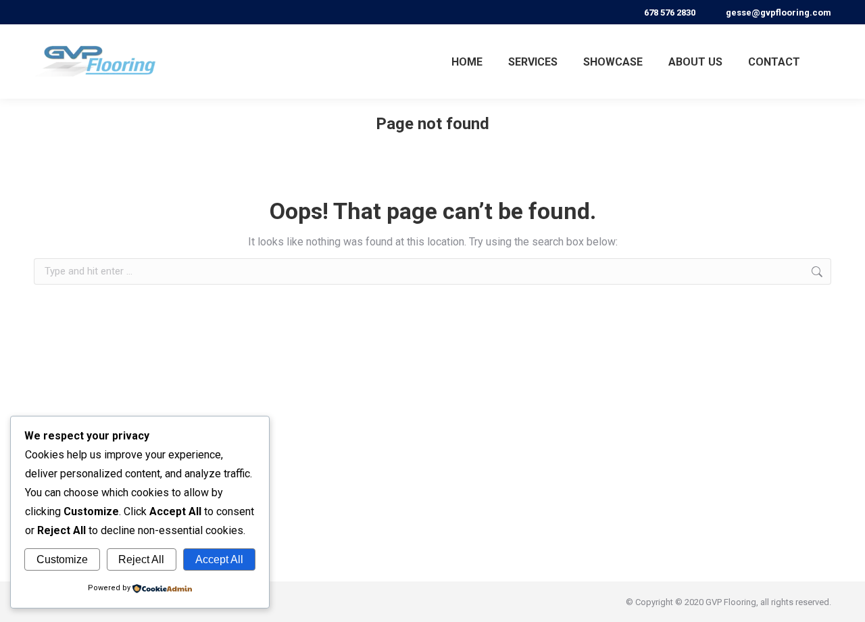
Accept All (219, 559)
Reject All (141, 559)
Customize (62, 559)
